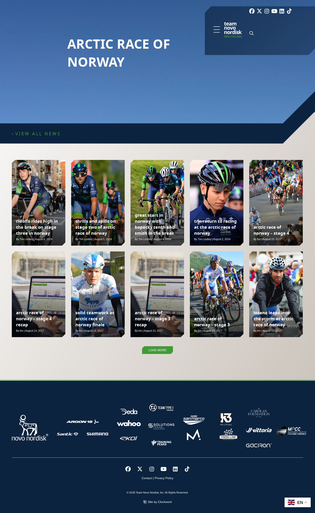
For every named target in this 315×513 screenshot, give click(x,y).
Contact (147, 478)
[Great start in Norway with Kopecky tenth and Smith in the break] (157, 203)
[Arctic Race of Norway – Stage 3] (216, 294)
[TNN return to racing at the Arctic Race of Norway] (216, 203)
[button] (216, 29)
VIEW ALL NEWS (38, 134)
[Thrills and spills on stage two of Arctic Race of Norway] (98, 203)
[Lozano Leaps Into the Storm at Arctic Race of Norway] (276, 294)
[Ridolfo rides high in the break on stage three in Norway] (38, 203)
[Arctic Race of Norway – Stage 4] (276, 203)
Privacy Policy (164, 478)
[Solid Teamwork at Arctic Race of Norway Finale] (98, 294)
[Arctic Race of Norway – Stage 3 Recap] (157, 294)
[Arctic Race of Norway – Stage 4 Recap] (38, 294)
